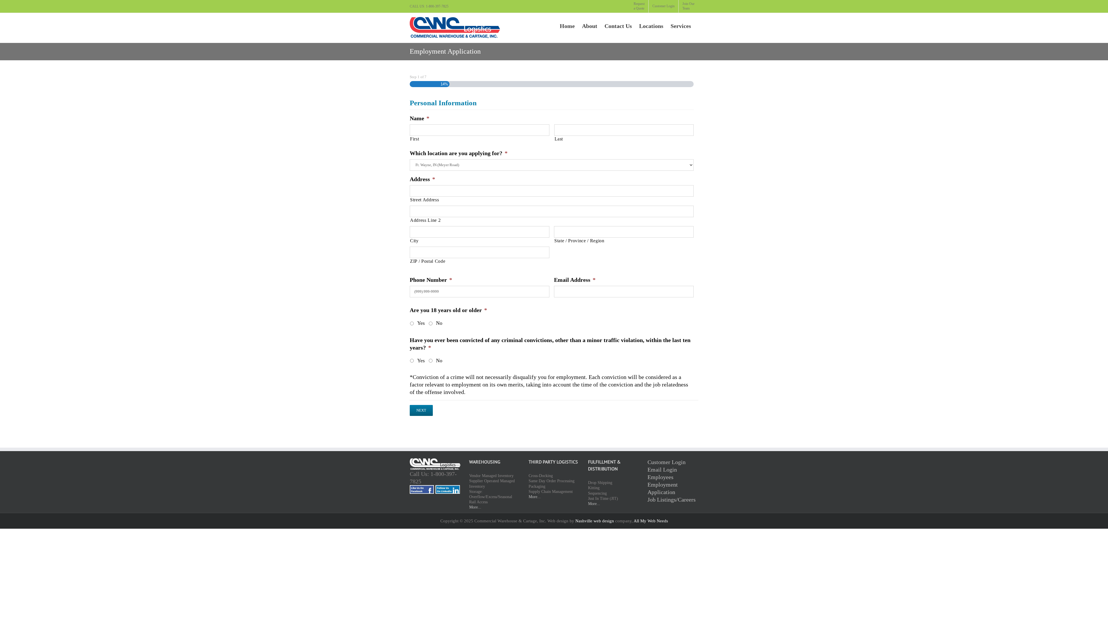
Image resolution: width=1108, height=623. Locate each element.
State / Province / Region (579, 240)
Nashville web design (594, 521)
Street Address (424, 199)
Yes (421, 323)
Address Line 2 (425, 220)
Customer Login (666, 462)
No (439, 323)
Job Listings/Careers (671, 499)
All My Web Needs (651, 521)
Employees (660, 477)
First (414, 139)
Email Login (662, 469)
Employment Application (662, 488)
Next (421, 410)
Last (559, 139)
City (414, 240)
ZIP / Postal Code (427, 261)
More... (475, 507)
